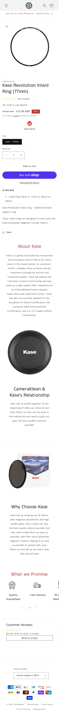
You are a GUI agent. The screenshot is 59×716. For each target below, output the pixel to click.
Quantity (6, 148)
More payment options (29, 182)
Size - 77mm (12, 141)
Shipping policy (39, 709)
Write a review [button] (29, 638)
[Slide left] (22, 607)
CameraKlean (18, 704)
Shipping (16, 116)
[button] (6, 5)
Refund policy (33, 704)
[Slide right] (36, 607)
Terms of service (23, 709)
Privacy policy (47, 704)
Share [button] (9, 232)
